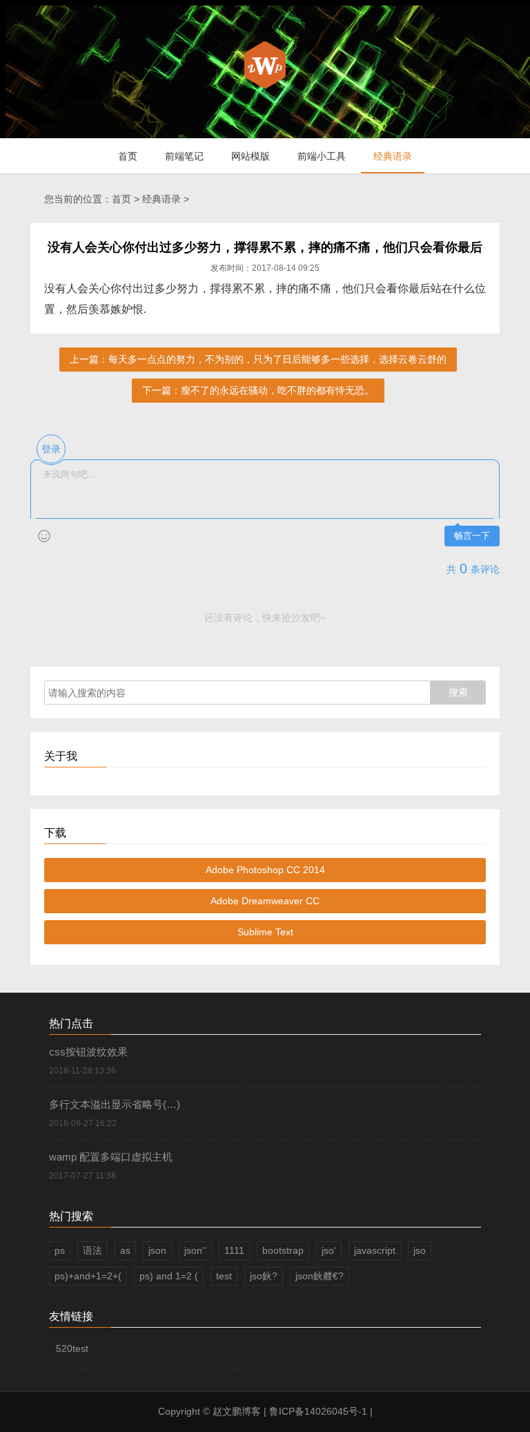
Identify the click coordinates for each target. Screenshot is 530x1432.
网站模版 (250, 156)
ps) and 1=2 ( (168, 1275)
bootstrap (283, 1250)
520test (72, 1348)
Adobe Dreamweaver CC (265, 900)
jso (419, 1250)
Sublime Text (265, 931)
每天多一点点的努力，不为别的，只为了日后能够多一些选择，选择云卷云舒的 (277, 359)
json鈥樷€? (319, 1275)
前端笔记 (184, 156)
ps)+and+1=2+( (88, 1275)
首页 (127, 156)
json (157, 1250)
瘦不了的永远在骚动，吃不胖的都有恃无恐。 (277, 390)
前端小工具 (321, 156)
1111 (234, 1250)
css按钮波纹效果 (88, 1052)
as (125, 1250)
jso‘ (329, 1250)
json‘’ (195, 1250)
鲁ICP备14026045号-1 (318, 1411)
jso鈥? (263, 1275)
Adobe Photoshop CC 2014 (265, 869)
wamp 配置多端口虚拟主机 (111, 1157)
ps (60, 1250)
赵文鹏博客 (238, 1411)
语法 (92, 1250)
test (224, 1275)
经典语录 (392, 156)
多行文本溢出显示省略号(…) (114, 1104)
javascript (374, 1250)
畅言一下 (472, 536)
